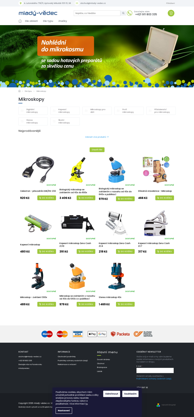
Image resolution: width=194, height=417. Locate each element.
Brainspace (102, 367)
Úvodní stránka (103, 359)
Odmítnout (111, 393)
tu (86, 403)
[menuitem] (20, 21)
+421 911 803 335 (25, 360)
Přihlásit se (142, 387)
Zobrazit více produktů (95, 137)
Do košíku (48, 198)
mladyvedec (23, 368)
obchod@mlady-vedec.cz (29, 356)
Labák (99, 371)
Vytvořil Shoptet (169, 405)
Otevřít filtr (97, 149)
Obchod (100, 363)
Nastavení (64, 410)
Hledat (124, 13)
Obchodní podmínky (67, 356)
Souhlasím (130, 393)
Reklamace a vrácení (67, 364)
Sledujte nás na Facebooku (30, 364)
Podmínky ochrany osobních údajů (73, 360)
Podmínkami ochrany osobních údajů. (154, 378)
